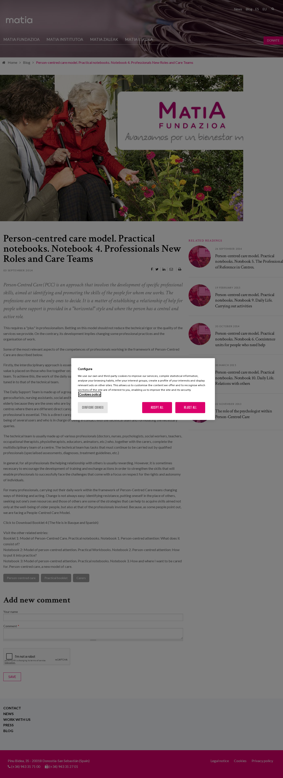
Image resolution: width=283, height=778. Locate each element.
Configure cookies (92, 407)
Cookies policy (89, 394)
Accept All (157, 407)
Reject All (190, 407)
